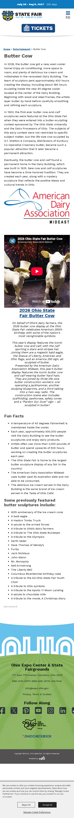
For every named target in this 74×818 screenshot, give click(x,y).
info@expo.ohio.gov (37, 688)
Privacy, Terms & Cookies (37, 694)
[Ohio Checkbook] (37, 736)
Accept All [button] (47, 804)
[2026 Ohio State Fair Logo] (22, 16)
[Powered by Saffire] (42, 758)
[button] (37, 321)
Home (6, 49)
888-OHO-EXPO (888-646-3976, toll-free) (37, 681)
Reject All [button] (26, 804)
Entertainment (21, 49)
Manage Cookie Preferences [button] (37, 812)
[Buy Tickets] (38, 28)
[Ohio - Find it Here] (34, 724)
